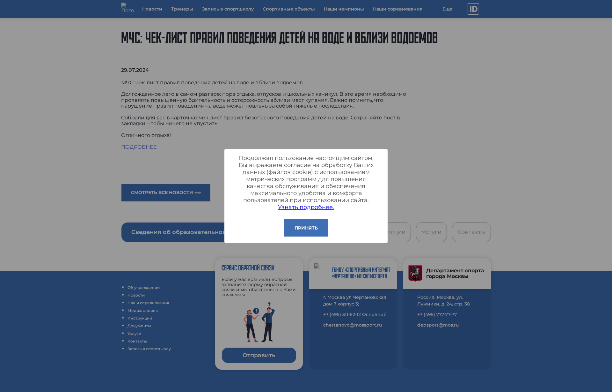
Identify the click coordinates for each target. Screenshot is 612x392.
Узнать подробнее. (306, 207)
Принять (306, 228)
